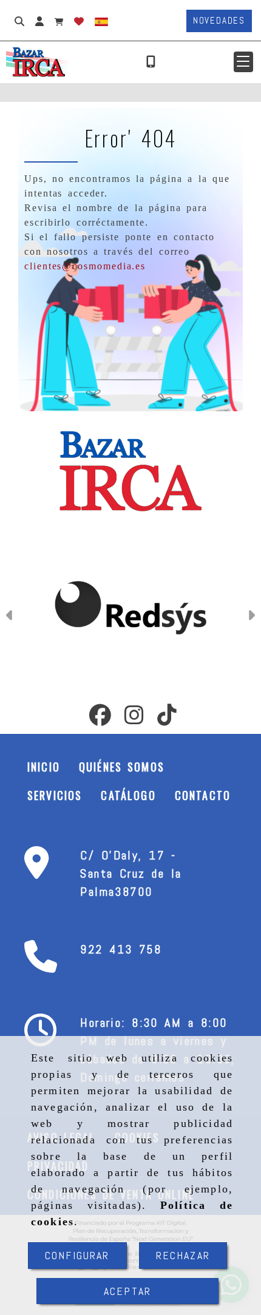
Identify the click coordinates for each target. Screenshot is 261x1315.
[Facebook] (100, 718)
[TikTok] (167, 718)
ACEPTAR (127, 1291)
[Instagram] (134, 718)
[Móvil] (151, 62)
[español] (101, 20)
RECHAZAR (183, 1255)
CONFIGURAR (77, 1255)
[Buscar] (19, 20)
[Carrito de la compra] (59, 20)
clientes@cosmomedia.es (85, 266)
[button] (243, 62)
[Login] (79, 20)
